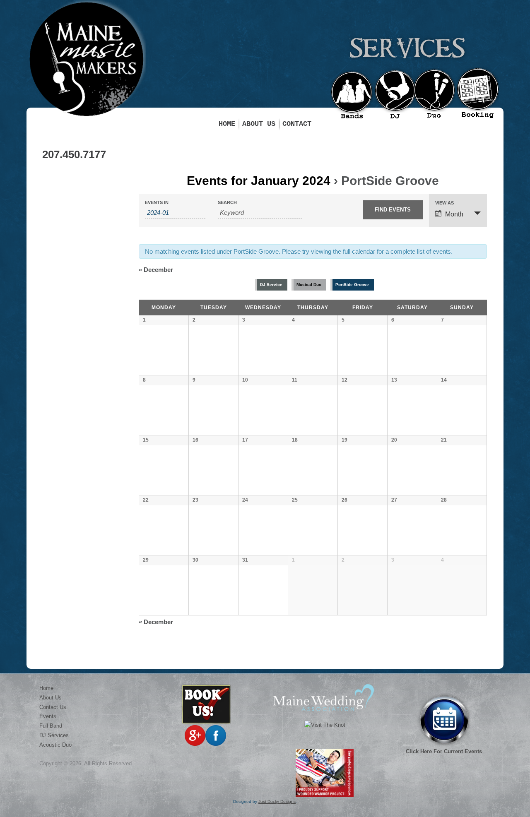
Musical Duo (308, 284)
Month (454, 214)
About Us (258, 124)
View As (444, 203)
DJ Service (271, 284)
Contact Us (52, 707)
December (156, 269)
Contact (296, 124)
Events (47, 716)
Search (227, 202)
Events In (157, 202)
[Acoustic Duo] (434, 95)
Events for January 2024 (258, 180)
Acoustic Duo (55, 745)
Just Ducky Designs (277, 801)
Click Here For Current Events (444, 751)
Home (227, 124)
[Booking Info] (477, 94)
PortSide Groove (352, 284)
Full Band (50, 726)
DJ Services (54, 735)
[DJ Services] (395, 95)
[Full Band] (351, 97)
